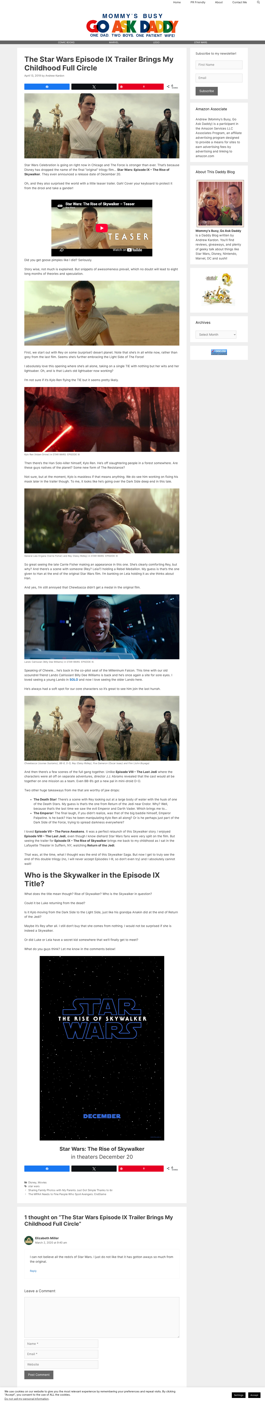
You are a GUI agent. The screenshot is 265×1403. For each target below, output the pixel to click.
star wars (34, 1186)
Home (177, 2)
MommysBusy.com (132, 11)
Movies (42, 1182)
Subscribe (206, 91)
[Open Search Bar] (258, 2)
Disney (32, 1182)
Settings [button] (238, 1395)
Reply (33, 1270)
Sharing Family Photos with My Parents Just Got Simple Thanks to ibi (70, 1190)
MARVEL (114, 42)
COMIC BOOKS (66, 42)
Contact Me (239, 2)
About (219, 2)
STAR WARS (200, 42)
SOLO (74, 679)
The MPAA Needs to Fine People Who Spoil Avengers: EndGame (67, 1194)
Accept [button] (254, 1395)
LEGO (156, 42)
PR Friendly (198, 2)
